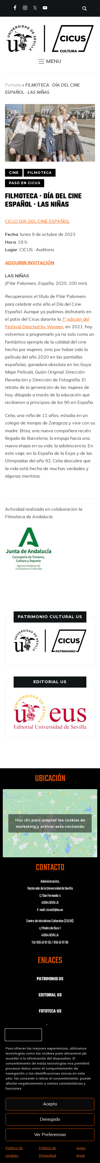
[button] (50, 61)
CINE (14, 173)
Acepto (50, 1104)
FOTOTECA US (50, 1011)
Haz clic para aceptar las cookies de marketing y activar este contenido (50, 823)
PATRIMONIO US (50, 979)
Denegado (50, 1119)
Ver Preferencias (50, 1134)
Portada (13, 85)
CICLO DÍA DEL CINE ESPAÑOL (37, 221)
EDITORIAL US (50, 995)
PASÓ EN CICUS (24, 183)
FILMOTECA (40, 173)
